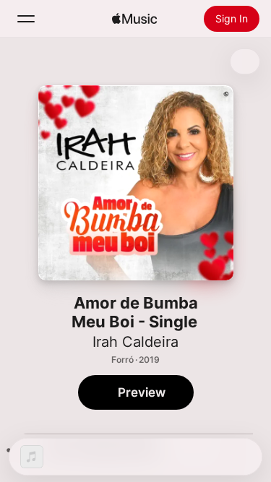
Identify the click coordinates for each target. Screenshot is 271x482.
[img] (134, 18)
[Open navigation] (26, 19)
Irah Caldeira (135, 341)
